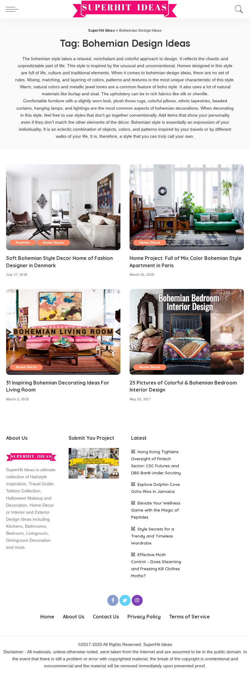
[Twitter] (125, 600)
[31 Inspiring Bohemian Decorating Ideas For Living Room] (63, 332)
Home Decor (53, 242)
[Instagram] (137, 600)
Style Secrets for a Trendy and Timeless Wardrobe (152, 535)
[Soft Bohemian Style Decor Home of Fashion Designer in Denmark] (63, 207)
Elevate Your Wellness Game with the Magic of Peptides (155, 509)
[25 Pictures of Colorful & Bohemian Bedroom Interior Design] (187, 332)
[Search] (237, 9)
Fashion (23, 242)
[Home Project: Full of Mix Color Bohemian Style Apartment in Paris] (187, 207)
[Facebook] (112, 600)
